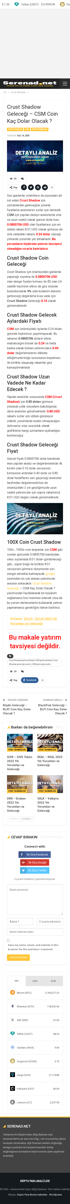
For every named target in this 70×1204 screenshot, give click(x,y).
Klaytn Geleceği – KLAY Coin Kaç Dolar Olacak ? (17, 709)
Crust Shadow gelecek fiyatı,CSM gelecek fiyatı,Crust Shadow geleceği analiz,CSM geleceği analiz (33, 662)
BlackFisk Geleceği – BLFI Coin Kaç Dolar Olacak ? (52, 709)
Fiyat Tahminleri (39, 129)
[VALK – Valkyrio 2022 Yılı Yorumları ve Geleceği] (50, 784)
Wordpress (55, 1194)
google (50, 574)
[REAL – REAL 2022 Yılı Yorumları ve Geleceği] (50, 743)
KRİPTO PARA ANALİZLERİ (35, 1181)
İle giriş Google (37, 862)
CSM (27, 129)
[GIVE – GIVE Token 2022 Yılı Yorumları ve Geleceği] (20, 743)
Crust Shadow (15, 129)
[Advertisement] (35, 43)
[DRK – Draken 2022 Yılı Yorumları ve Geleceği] (20, 784)
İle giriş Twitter (37, 870)
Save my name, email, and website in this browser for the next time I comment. (33, 947)
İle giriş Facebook (37, 854)
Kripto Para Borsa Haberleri (32, 1194)
